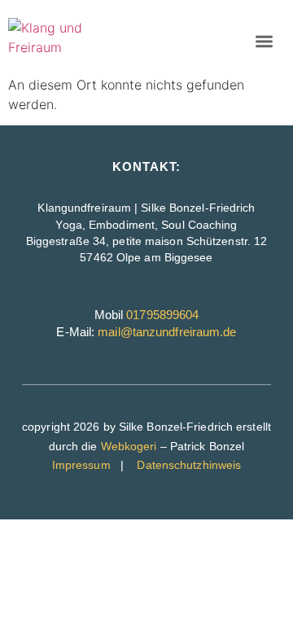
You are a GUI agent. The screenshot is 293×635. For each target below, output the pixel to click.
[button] (264, 41)
